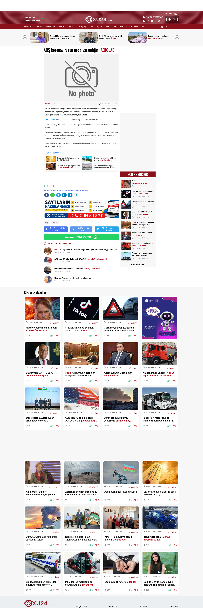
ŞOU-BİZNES (132, 27)
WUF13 (145, 27)
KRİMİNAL (50, 27)
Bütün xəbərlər (137, 265)
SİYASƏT (28, 27)
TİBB (91, 27)
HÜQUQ (82, 27)
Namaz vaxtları (154, 17)
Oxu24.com (50, 120)
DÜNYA (39, 27)
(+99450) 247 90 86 (32, 20)
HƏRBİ (62, 27)
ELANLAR (118, 27)
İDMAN (72, 27)
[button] (177, 37)
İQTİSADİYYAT (103, 27)
